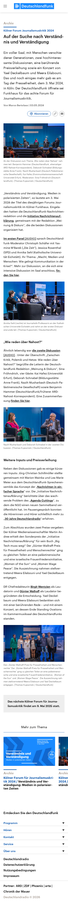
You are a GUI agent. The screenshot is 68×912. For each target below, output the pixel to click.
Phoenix (38, 885)
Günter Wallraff (30, 591)
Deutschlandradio (16, 859)
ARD (19, 885)
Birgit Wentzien (40, 586)
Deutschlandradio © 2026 (21, 897)
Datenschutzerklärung (19, 864)
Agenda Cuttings (42, 500)
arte (48, 885)
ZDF (27, 885)
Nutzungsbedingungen (19, 870)
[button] (5, 6)
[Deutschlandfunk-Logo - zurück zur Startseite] (34, 6)
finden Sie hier (20, 400)
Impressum (11, 875)
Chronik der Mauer (16, 891)
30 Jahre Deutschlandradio (22, 518)
